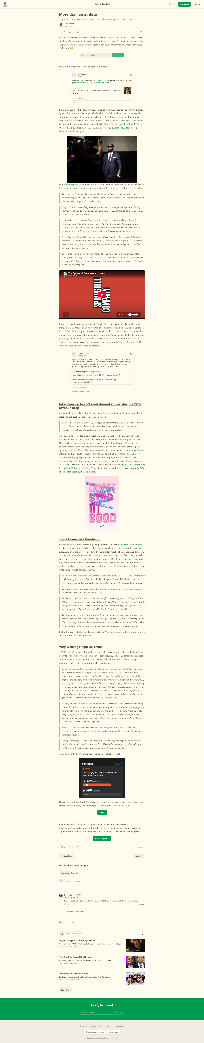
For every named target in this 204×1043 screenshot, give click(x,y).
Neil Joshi (68, 895)
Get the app (113, 1032)
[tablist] (69, 873)
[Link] (56, 406)
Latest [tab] (68, 934)
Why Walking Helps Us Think (80, 647)
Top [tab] (61, 934)
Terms (107, 1026)
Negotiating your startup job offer (77, 940)
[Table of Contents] (2, 521)
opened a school (126, 124)
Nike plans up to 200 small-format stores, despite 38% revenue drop (100, 406)
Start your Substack (96, 1032)
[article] (102, 945)
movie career (88, 128)
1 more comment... (66, 922)
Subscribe (184, 4)
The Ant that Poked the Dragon (75, 957)
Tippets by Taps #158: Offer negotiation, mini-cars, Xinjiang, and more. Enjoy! (90, 944)
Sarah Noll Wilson (133, 544)
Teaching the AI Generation (73, 973)
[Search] (169, 4)
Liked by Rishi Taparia (73, 898)
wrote (102, 417)
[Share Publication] (175, 4)
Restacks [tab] (74, 873)
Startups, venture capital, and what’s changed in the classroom (84, 977)
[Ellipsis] (144, 895)
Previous (68, 856)
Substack (90, 1038)
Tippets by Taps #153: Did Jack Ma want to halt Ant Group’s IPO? (85, 960)
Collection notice (117, 1026)
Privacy (100, 1026)
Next (137, 856)
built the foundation (122, 128)
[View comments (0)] (81, 949)
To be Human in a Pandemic (79, 539)
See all (64, 990)
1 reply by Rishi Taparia (75, 911)
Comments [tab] (64, 873)
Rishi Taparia (69, 24)
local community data (130, 450)
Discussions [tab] (77, 934)
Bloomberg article (72, 184)
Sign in (197, 4)
